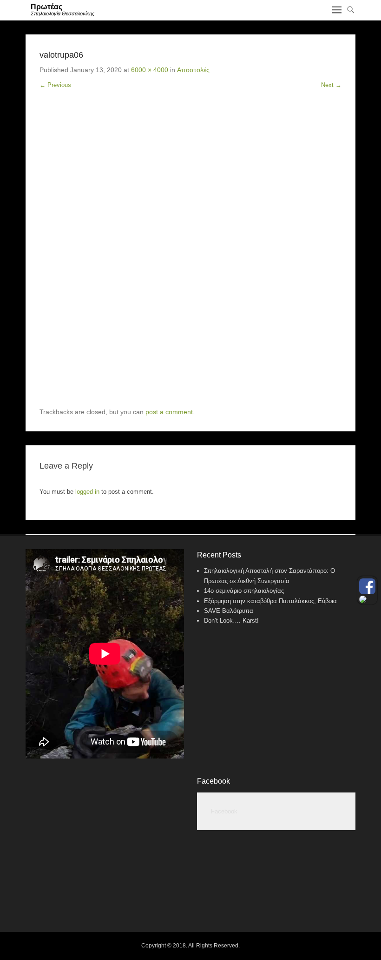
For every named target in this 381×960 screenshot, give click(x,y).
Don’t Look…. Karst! (231, 620)
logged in (87, 491)
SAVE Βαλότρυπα (228, 610)
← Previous (55, 84)
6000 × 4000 (149, 70)
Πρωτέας (46, 7)
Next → (331, 84)
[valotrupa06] (190, 255)
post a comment (169, 412)
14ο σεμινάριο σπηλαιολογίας (244, 590)
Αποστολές (193, 70)
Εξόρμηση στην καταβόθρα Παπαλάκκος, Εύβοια (270, 600)
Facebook (213, 781)
